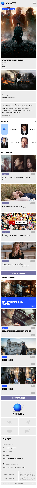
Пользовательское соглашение (14, 467)
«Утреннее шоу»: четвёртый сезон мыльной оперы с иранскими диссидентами (16, 265)
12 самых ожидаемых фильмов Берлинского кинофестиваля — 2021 (14, 207)
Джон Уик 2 (7, 360)
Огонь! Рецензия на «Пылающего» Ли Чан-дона (16, 178)
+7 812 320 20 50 (9, 474)
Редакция (7, 439)
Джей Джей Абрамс (8, 97)
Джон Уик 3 (7, 389)
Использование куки (10, 464)
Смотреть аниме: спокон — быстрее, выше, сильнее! (16, 236)
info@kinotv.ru (9, 478)
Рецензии (5, 174)
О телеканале (8, 444)
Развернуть (6, 115)
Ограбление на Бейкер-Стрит (16, 331)
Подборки (5, 203)
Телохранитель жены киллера (12, 303)
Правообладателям (10, 448)
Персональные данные (13, 458)
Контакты (6, 455)
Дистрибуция (7, 451)
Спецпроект (6, 232)
